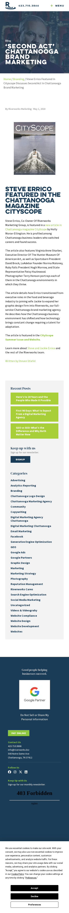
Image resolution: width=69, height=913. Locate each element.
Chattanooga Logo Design (28, 496)
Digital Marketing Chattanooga (31, 526)
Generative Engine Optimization (31, 541)
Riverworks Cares (22, 589)
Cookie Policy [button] (17, 874)
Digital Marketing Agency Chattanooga (27, 518)
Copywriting (18, 512)
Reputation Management (27, 584)
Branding (18, 79)
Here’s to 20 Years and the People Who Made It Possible (33, 398)
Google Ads (18, 552)
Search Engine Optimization (28, 594)
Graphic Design (20, 563)
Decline (34, 896)
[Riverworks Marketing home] (10, 5)
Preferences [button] (31, 878)
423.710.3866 (29, 5)
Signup (20, 459)
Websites (16, 631)
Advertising (18, 480)
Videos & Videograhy (24, 610)
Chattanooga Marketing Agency (31, 501)
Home (7, 79)
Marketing (17, 568)
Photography (19, 578)
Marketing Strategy (23, 573)
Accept (34, 888)
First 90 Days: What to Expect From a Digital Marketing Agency (33, 414)
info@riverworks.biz (18, 749)
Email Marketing (21, 531)
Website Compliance (24, 615)
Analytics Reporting (23, 485)
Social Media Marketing (26, 600)
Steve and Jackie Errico (41, 348)
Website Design (20, 621)
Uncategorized (20, 605)
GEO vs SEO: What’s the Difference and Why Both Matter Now (31, 431)
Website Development (25, 626)
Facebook (17, 536)
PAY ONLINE (19, 733)
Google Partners (21, 557)
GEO (13, 547)
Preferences (34, 905)
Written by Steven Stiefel (20, 361)
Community (18, 506)
